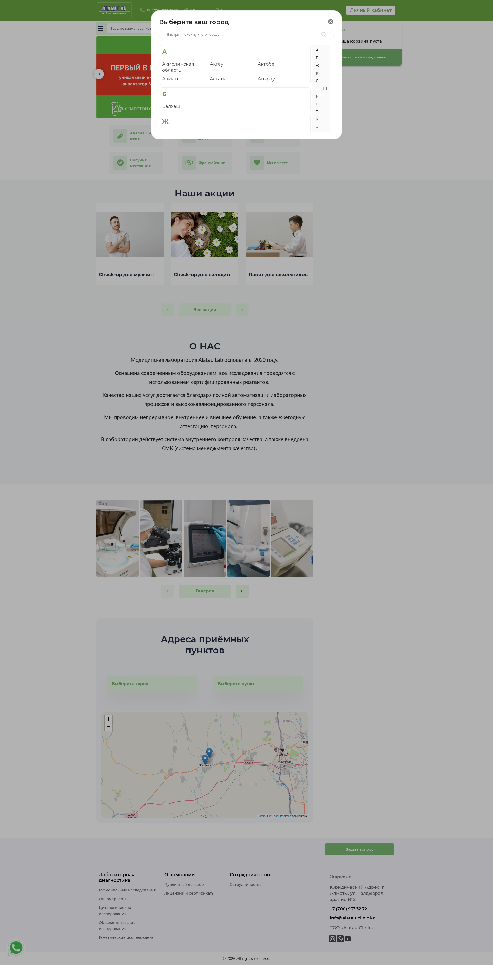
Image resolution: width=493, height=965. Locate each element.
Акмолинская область (178, 67)
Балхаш (171, 106)
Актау (216, 64)
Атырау (266, 79)
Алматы (171, 79)
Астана (218, 79)
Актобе (266, 64)
